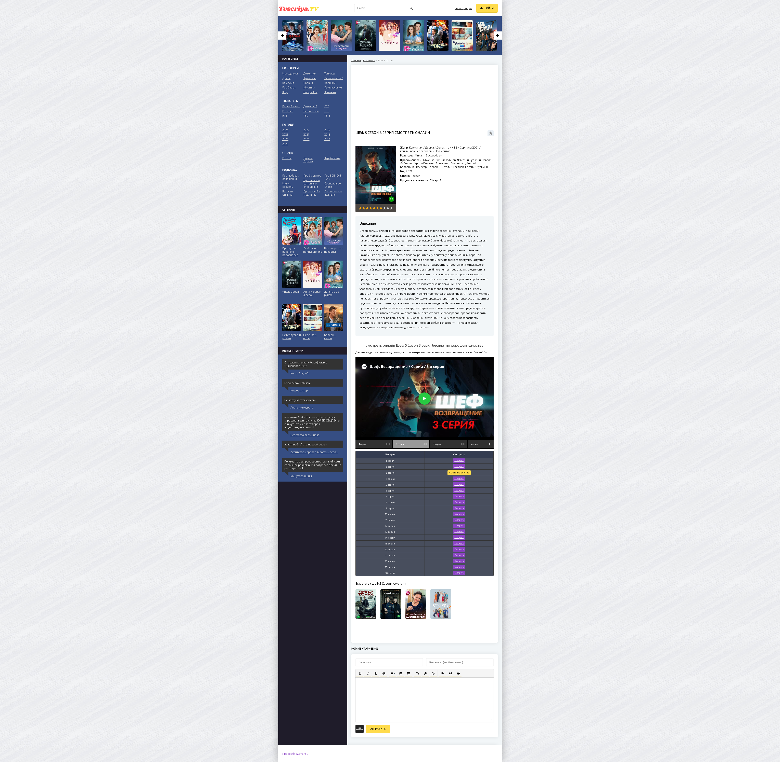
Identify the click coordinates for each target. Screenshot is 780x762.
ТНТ (326, 111)
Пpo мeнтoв (443, 151)
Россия (286, 158)
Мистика (309, 87)
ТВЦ (305, 115)
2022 (306, 129)
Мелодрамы (290, 73)
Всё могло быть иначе (305, 435)
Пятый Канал (311, 111)
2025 (285, 134)
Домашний (310, 106)
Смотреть (459, 460)
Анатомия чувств (301, 407)
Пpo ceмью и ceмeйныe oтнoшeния (311, 183)
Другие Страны (308, 159)
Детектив (443, 147)
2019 (327, 129)
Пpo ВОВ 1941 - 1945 (333, 177)
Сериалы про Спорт (332, 185)
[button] (359, 673)
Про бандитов (312, 175)
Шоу (285, 92)
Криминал (369, 60)
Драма (429, 147)
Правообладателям (295, 753)
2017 (327, 139)
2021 (306, 134)
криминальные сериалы (416, 151)
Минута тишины (301, 475)
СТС (326, 106)
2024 (285, 139)
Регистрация (463, 8)
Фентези (330, 92)
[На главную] (298, 8)
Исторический (333, 78)
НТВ (454, 147)
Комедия (288, 82)
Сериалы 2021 (469, 147)
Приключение (333, 87)
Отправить (378, 728)
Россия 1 (287, 111)
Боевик (308, 82)
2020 (306, 139)
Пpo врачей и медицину (311, 193)
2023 (285, 144)
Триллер (329, 73)
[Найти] (411, 8)
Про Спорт (289, 87)
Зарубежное (332, 158)
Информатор (299, 390)
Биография (310, 92)
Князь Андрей (299, 373)
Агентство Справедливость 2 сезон (314, 452)
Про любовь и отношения (291, 177)
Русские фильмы (287, 193)
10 (391, 208)
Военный (330, 82)
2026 (285, 129)
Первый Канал (291, 106)
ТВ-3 (327, 115)
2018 (327, 134)
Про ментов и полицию (333, 193)
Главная (356, 60)
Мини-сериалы (287, 185)
